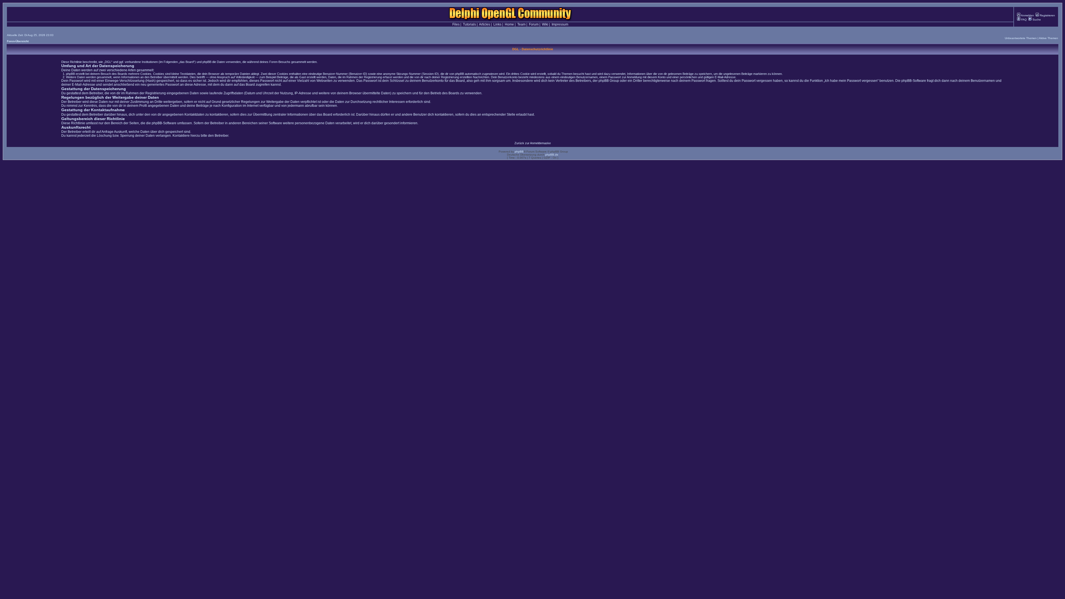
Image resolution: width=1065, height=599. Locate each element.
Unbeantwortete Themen (1021, 38)
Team (521, 24)
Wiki (545, 24)
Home (509, 24)
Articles (484, 24)
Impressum (560, 24)
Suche (1036, 19)
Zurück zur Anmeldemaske (532, 143)
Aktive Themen (1048, 38)
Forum (534, 24)
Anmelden (1027, 15)
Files (456, 24)
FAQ (1023, 19)
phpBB (519, 151)
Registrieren (1047, 15)
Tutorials (469, 24)
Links (497, 24)
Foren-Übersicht (18, 41)
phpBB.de (551, 154)
